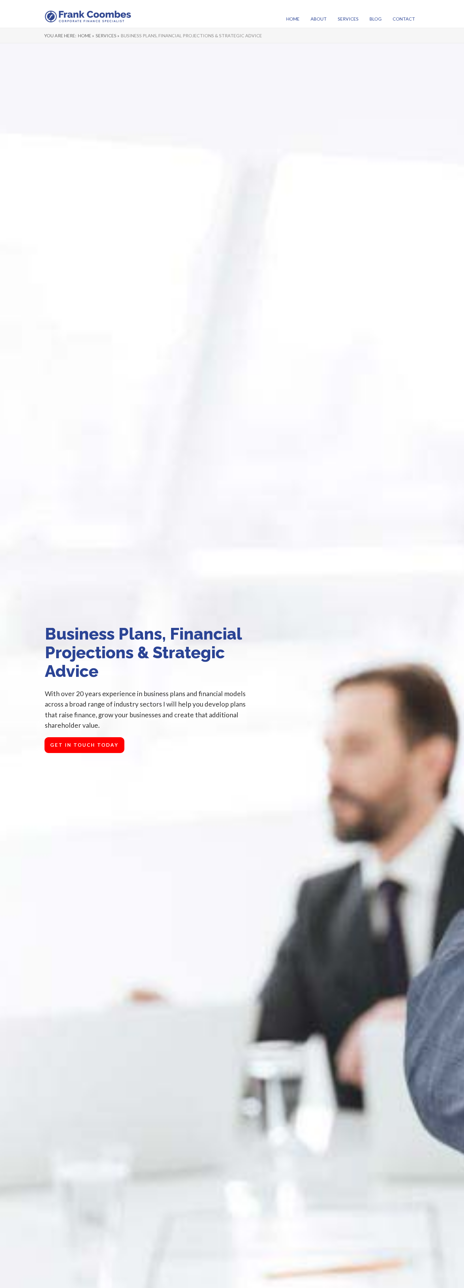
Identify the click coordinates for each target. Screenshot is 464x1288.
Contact (404, 18)
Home (293, 18)
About (319, 18)
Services (348, 18)
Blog (376, 18)
